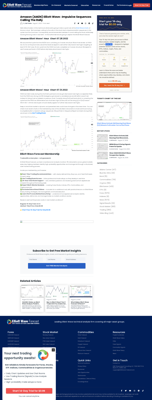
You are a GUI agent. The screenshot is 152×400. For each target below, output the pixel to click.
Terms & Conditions (84, 363)
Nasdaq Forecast (48, 335)
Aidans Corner (108, 169)
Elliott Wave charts (82, 28)
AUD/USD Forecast (13, 344)
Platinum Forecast (83, 353)
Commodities (108, 179)
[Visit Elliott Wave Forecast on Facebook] (121, 391)
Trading (105, 210)
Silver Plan (46, 363)
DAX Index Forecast (49, 344)
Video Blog (107, 213)
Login (130, 5)
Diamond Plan (47, 372)
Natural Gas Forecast (84, 350)
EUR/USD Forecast (13, 335)
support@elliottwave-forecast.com (124, 370)
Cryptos (105, 183)
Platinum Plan (47, 369)
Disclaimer (81, 369)
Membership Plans (41, 5)
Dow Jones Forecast (49, 338)
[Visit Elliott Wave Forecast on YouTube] (130, 391)
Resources (96, 5)
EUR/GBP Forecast (13, 341)
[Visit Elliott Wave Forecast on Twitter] (126, 391)
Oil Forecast (81, 347)
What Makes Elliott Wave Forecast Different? (80, 303)
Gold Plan (46, 366)
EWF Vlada (28, 23)
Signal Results (107, 203)
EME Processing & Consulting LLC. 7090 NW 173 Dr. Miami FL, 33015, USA (128, 367)
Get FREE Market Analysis (56, 266)
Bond (103, 176)
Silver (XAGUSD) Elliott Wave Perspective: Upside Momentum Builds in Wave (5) (120, 155)
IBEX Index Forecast (49, 350)
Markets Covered (71, 5)
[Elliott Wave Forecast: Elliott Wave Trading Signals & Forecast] (17, 5)
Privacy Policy (82, 366)
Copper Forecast (83, 344)
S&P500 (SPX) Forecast (50, 353)
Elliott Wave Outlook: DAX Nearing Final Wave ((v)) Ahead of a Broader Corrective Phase (114, 124)
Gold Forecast (82, 338)
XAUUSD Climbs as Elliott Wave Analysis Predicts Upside (31, 303)
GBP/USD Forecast (13, 338)
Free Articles (109, 5)
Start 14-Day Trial (141, 5)
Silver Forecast (82, 335)
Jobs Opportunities (83, 372)
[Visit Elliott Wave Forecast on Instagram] (134, 391)
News (104, 200)
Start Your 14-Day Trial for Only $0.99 (36, 210)
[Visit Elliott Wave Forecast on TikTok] (143, 391)
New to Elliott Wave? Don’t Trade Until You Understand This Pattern (57, 303)
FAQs (114, 341)
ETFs (103, 190)
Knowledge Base (83, 382)
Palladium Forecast (84, 341)
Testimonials (82, 375)
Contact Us (116, 363)
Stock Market (107, 206)
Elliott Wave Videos (119, 338)
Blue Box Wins (107, 173)
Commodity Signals (119, 347)
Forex (104, 193)
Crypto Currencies (118, 335)
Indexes (104, 196)
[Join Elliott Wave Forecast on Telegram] (138, 391)
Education (85, 5)
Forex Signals (117, 344)
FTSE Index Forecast (49, 341)
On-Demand (56, 5)
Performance (122, 5)
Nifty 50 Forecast (48, 347)
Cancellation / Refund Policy (86, 379)
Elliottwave (107, 186)
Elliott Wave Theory (118, 350)
